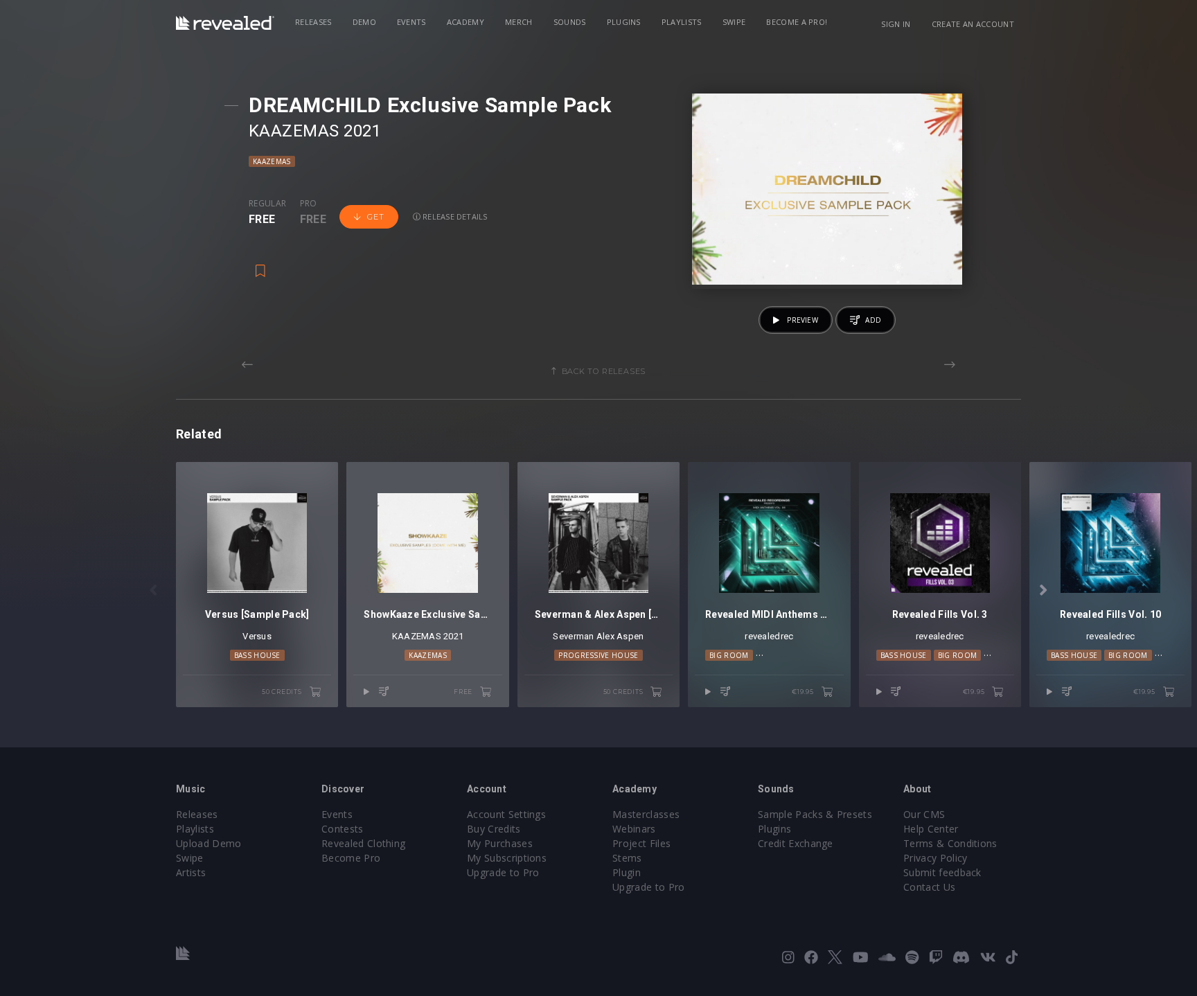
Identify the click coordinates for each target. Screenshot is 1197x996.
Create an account (973, 24)
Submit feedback (942, 872)
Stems (627, 857)
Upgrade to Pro (503, 872)
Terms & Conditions (950, 843)
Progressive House (598, 655)
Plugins (624, 22)
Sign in (895, 24)
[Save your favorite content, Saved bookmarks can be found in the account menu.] (260, 264)
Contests (342, 828)
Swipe (734, 22)
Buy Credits (494, 828)
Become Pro (350, 857)
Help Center (931, 828)
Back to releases (604, 371)
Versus (257, 636)
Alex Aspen (620, 636)
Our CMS (924, 814)
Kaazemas (272, 161)
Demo (364, 22)
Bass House (257, 655)
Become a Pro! (796, 22)
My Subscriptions (507, 857)
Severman (573, 636)
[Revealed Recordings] (225, 23)
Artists (191, 872)
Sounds (569, 22)
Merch (519, 22)
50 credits (283, 691)
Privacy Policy (935, 857)
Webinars (634, 828)
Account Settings (506, 814)
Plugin (626, 872)
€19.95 (804, 691)
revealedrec (769, 636)
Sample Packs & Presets (815, 814)
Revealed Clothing (363, 843)
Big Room (729, 655)
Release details (454, 216)
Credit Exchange (795, 843)
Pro (308, 203)
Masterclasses (646, 814)
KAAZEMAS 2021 (315, 131)
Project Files (641, 843)
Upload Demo (209, 843)
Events (411, 22)
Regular (267, 203)
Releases (313, 22)
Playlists (682, 22)
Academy (465, 22)
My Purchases (500, 843)
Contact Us (929, 886)
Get (375, 217)
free (464, 691)
